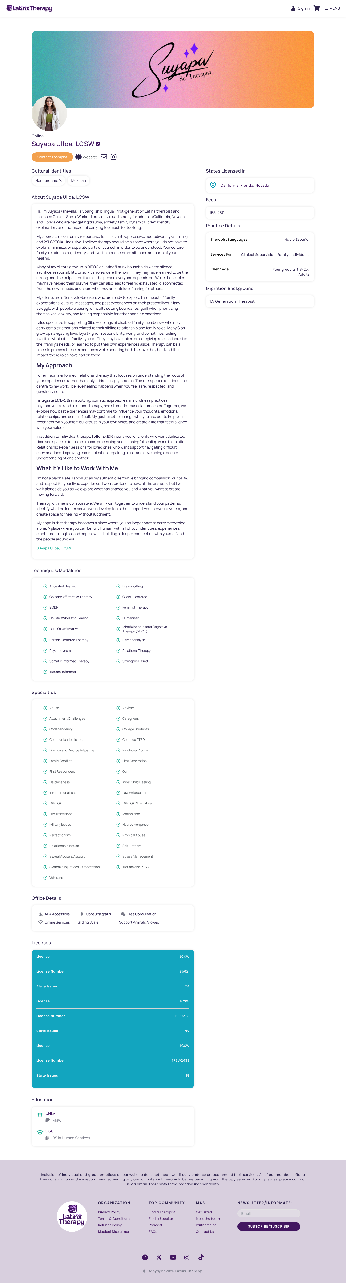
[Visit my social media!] (114, 157)
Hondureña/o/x (48, 180)
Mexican (78, 180)
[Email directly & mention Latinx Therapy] (104, 157)
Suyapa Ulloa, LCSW (53, 548)
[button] (316, 8)
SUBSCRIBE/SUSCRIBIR (269, 1226)
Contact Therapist (52, 156)
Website (90, 157)
